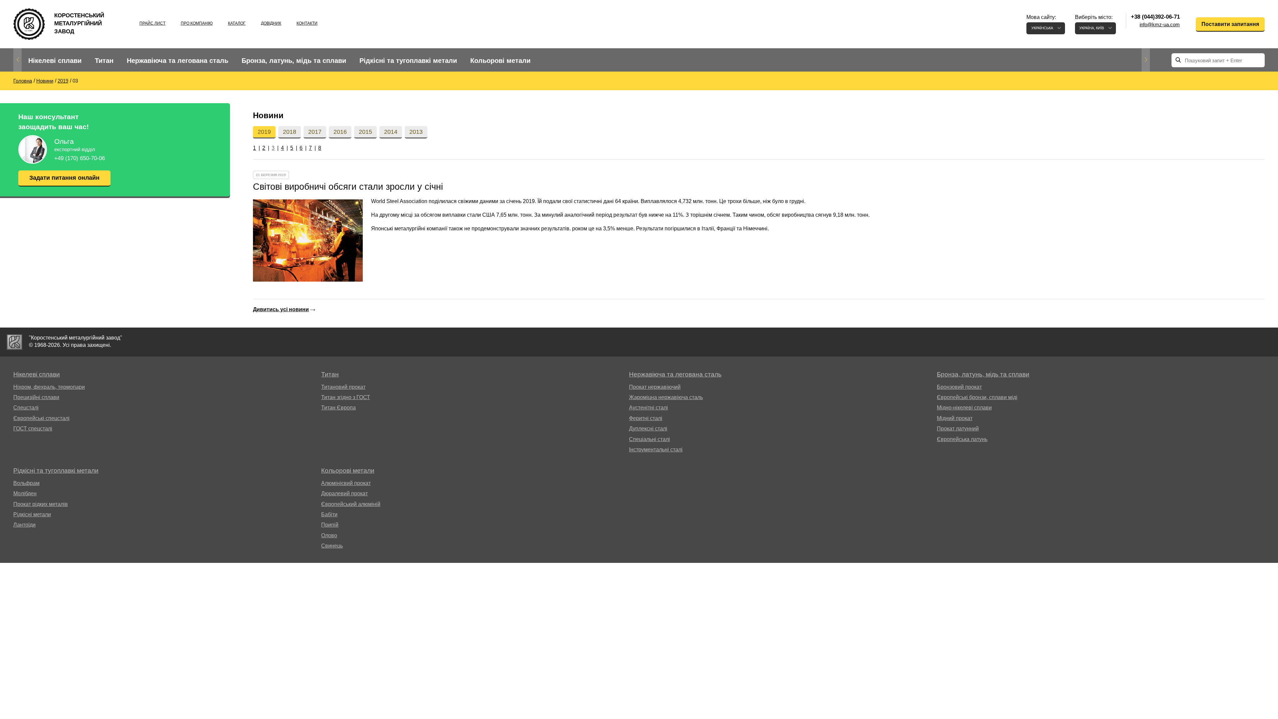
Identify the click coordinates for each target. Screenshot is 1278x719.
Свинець (332, 546)
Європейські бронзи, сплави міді (977, 397)
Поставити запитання (1230, 24)
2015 (365, 131)
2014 (390, 131)
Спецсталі (26, 407)
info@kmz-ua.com (1160, 24)
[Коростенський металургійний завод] (14, 342)
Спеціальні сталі (649, 439)
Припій (329, 525)
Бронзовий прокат (959, 387)
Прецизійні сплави (36, 397)
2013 (416, 131)
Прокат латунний (958, 428)
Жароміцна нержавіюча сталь (666, 397)
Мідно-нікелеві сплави (964, 407)
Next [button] (1146, 60)
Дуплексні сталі (648, 428)
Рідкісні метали (32, 514)
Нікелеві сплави (55, 60)
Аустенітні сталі (648, 407)
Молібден (25, 493)
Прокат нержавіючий (655, 387)
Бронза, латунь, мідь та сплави (294, 60)
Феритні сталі (645, 418)
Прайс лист (152, 23)
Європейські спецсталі (41, 418)
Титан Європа (338, 407)
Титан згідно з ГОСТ (345, 397)
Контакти (307, 23)
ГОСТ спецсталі (32, 428)
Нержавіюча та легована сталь (177, 60)
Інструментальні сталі (656, 449)
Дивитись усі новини (281, 309)
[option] (55, 60)
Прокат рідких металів (40, 504)
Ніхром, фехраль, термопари (49, 387)
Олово (329, 535)
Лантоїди (24, 525)
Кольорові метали (500, 60)
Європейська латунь (962, 439)
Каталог (237, 23)
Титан (104, 60)
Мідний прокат (954, 418)
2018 (289, 131)
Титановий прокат (343, 387)
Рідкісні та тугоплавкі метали (408, 60)
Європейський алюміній (350, 504)
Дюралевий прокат (344, 493)
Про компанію (197, 23)
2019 (264, 131)
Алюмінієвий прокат (346, 483)
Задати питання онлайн (64, 177)
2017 (314, 131)
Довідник (271, 23)
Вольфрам (26, 483)
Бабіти (329, 514)
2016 (340, 131)
